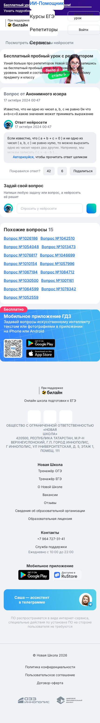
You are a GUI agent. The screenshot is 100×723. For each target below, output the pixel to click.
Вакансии (50, 495)
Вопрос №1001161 (57, 280)
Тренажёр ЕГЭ (50, 479)
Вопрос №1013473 (59, 246)
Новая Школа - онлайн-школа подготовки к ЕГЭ (15, 23)
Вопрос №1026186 (21, 238)
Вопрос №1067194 (21, 272)
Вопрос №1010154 (20, 263)
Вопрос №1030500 (21, 280)
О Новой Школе (50, 487)
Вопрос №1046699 (57, 255)
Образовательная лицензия (50, 519)
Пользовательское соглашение (50, 675)
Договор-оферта (50, 683)
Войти (83, 30)
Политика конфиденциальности (50, 667)
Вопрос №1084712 (57, 272)
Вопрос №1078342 (58, 289)
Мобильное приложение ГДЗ (50, 335)
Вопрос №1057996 (57, 263)
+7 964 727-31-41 (51, 539)
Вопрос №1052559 (21, 297)
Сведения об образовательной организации (50, 511)
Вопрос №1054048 (21, 246)
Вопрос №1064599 (21, 289)
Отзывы (50, 503)
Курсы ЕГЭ (42, 16)
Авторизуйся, (50, 157)
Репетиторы (44, 29)
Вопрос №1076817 (20, 255)
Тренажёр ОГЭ (50, 471)
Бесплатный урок (83, 16)
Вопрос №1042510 (57, 238)
